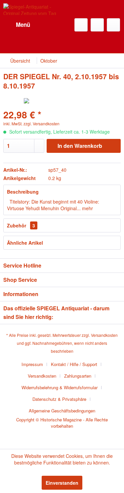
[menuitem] (16, 24)
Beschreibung (23, 191)
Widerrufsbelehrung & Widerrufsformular (59, 387)
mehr (87, 208)
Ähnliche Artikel (25, 242)
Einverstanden (62, 482)
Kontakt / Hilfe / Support (74, 364)
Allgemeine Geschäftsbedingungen (62, 410)
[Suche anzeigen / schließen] (81, 24)
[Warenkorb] (113, 24)
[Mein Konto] (97, 24)
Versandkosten (104, 335)
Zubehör (21, 225)
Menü (23, 25)
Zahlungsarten (77, 376)
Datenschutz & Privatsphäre (59, 399)
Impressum (32, 364)
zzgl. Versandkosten (41, 123)
